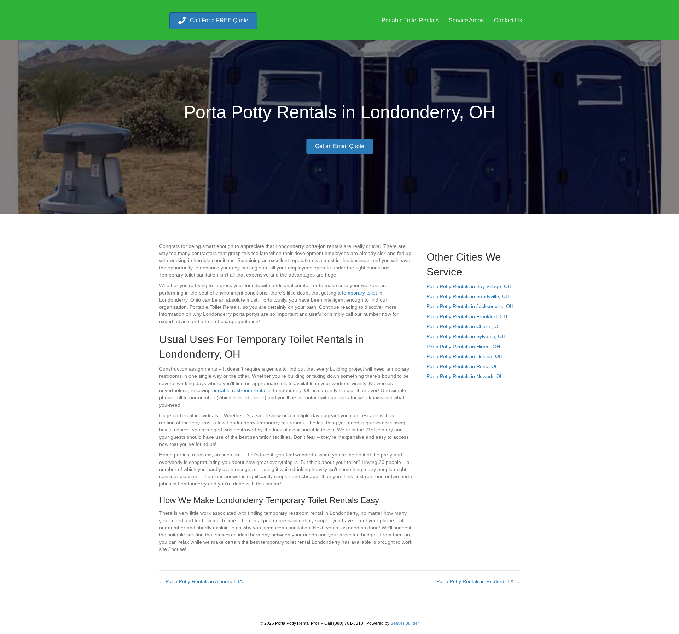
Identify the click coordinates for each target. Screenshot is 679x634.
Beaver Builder (404, 623)
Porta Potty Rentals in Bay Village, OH (468, 286)
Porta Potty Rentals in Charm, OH (464, 326)
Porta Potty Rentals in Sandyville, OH (467, 296)
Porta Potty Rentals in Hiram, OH (463, 346)
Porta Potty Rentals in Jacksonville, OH (469, 306)
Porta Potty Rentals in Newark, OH (465, 376)
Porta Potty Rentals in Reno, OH (462, 366)
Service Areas (466, 20)
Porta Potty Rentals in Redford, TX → (478, 581)
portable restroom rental (239, 390)
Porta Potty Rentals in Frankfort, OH (466, 316)
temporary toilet (359, 293)
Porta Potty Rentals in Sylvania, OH (465, 336)
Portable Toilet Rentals (410, 20)
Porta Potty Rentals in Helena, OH (464, 356)
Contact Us (508, 20)
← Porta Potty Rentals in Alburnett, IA (201, 581)
